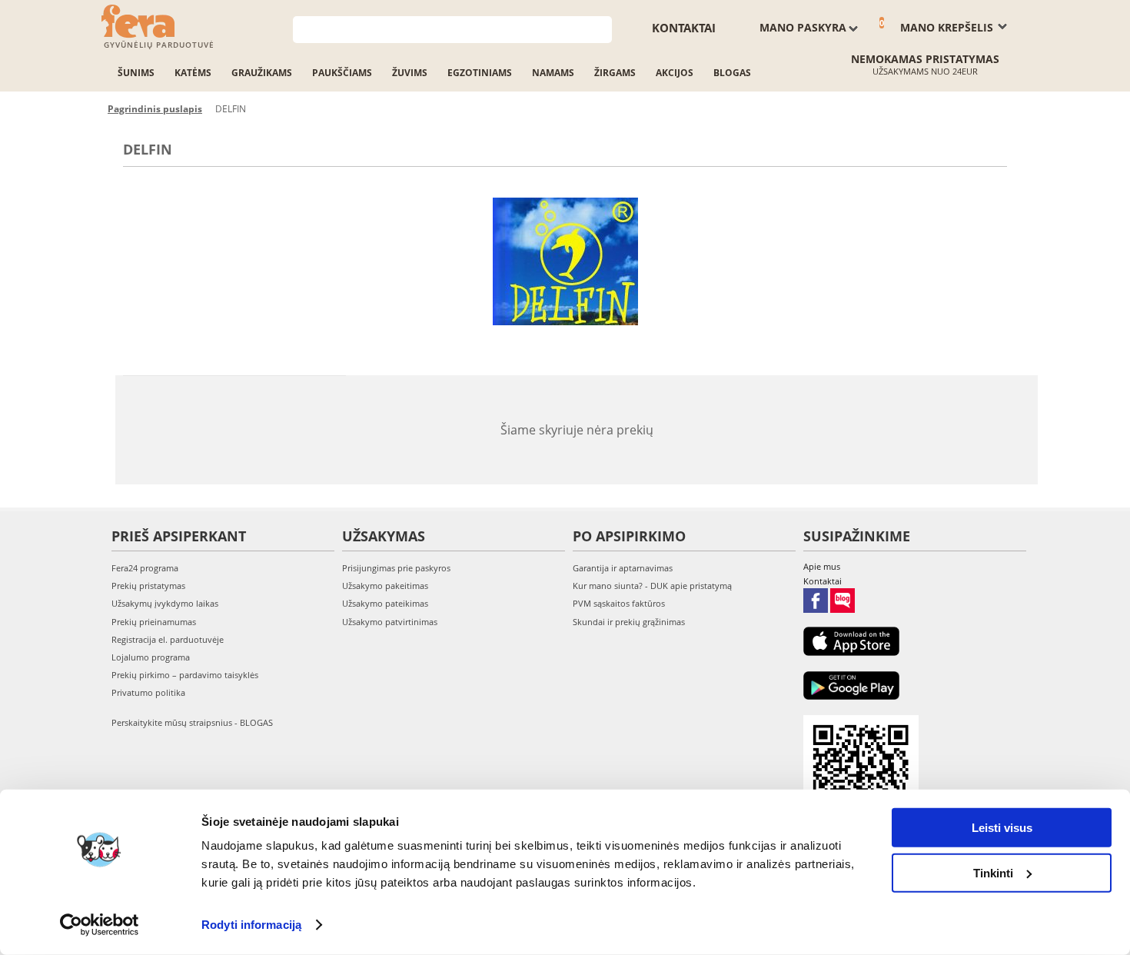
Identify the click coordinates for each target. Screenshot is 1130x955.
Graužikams (261, 72)
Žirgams (615, 72)
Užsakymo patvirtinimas (389, 621)
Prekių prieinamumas (153, 621)
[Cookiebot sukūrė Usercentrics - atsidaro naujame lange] (99, 925)
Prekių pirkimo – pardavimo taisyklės (184, 674)
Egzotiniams (479, 72)
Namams (553, 72)
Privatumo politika (148, 692)
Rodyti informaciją (251, 924)
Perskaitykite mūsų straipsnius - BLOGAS (192, 722)
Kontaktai (684, 27)
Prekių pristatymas (148, 585)
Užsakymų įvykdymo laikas (164, 603)
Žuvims (409, 72)
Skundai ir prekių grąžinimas (629, 621)
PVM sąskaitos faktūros (619, 603)
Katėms (192, 72)
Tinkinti (993, 872)
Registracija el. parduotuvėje (167, 639)
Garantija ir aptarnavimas (623, 568)
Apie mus (821, 566)
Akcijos (674, 72)
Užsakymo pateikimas (385, 603)
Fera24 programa (144, 568)
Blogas (732, 72)
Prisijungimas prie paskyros (396, 568)
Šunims (136, 72)
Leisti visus (1002, 827)
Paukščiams (342, 72)
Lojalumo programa (150, 657)
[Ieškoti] (600, 28)
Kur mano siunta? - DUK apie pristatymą (652, 585)
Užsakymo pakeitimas (385, 585)
